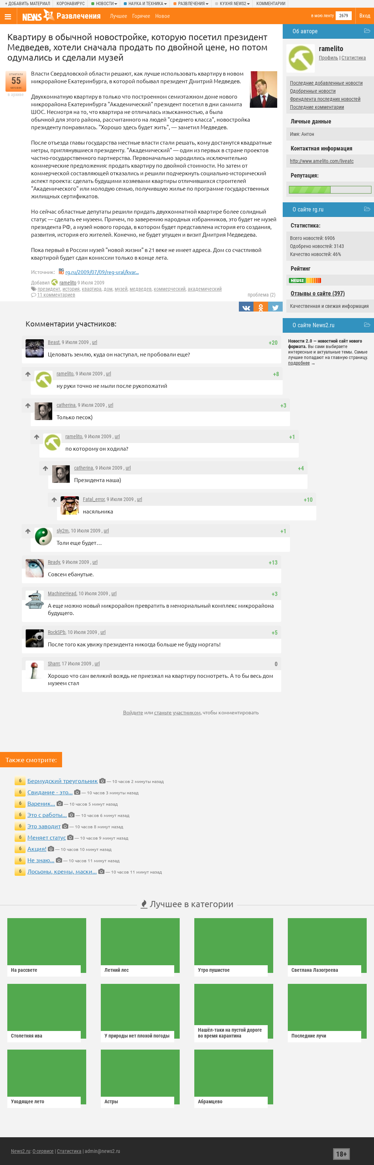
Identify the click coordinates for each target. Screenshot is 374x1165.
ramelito (68, 283)
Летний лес (116, 970)
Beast (54, 342)
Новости (105, 3)
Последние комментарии (317, 107)
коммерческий (170, 289)
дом (108, 289)
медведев (141, 289)
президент (49, 289)
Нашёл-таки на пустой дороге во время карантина (230, 1033)
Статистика (353, 58)
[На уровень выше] (28, 374)
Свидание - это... (50, 791)
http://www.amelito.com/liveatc (322, 161)
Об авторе (305, 31)
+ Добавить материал (27, 3)
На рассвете (24, 970)
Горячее (141, 16)
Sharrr (54, 663)
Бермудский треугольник (62, 780)
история (71, 289)
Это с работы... (47, 814)
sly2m (63, 531)
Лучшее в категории (190, 903)
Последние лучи (308, 1036)
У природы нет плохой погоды (136, 1036)
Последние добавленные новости (326, 83)
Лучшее (118, 16)
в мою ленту (322, 15)
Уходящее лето (27, 1101)
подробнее (299, 363)
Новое (162, 16)
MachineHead (62, 593)
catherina (66, 405)
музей (121, 289)
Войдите (133, 712)
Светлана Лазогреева (314, 970)
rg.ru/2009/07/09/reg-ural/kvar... (102, 271)
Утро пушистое (214, 970)
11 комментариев (56, 295)
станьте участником (177, 712)
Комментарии (270, 3)
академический (205, 289)
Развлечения (191, 3)
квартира (92, 289)
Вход (364, 15)
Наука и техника (146, 3)
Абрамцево (210, 1101)
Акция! (36, 848)
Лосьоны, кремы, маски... (62, 871)
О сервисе (43, 1151)
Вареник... (41, 803)
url (94, 342)
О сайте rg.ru (308, 209)
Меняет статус (46, 837)
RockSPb (56, 632)
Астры (111, 1101)
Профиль (328, 58)
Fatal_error (93, 499)
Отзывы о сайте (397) (318, 293)
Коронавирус (71, 3)
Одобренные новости (313, 91)
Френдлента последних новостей (325, 99)
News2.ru (20, 1151)
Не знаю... (40, 859)
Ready (54, 562)
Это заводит (44, 825)
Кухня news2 (233, 3)
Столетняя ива (26, 1036)
